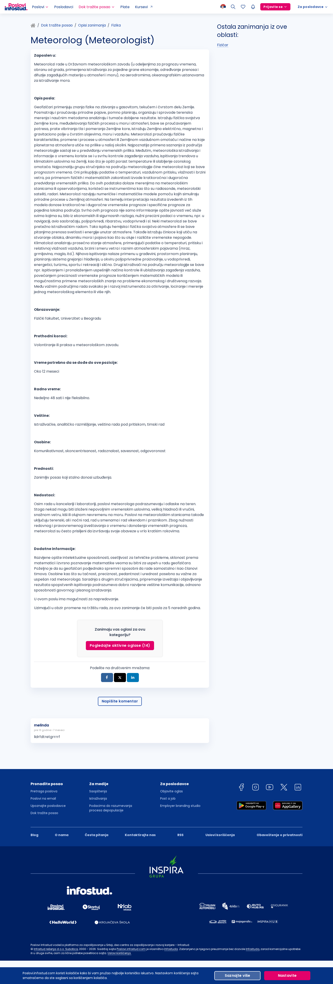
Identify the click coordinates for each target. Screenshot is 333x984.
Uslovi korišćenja (220, 835)
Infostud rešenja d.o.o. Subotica (56, 949)
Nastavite (287, 975)
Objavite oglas (171, 791)
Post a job (168, 798)
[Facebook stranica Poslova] (241, 788)
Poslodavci (63, 7)
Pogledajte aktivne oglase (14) (120, 645)
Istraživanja (98, 798)
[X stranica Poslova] (283, 788)
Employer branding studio (180, 805)
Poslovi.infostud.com (131, 949)
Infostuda (171, 949)
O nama (61, 835)
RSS (180, 835)
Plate (125, 7)
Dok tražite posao (94, 7)
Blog (34, 835)
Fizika (116, 25)
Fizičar (222, 45)
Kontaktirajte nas (140, 835)
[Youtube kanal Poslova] (269, 788)
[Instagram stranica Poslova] (255, 788)
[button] (107, 677)
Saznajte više (237, 975)
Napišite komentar (120, 701)
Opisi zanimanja (92, 25)
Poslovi (38, 7)
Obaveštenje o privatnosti (279, 835)
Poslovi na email (43, 798)
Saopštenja (98, 791)
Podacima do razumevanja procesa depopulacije (110, 808)
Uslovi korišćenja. (119, 953)
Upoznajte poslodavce (48, 805)
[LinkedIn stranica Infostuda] (297, 788)
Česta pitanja (96, 835)
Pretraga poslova (44, 791)
